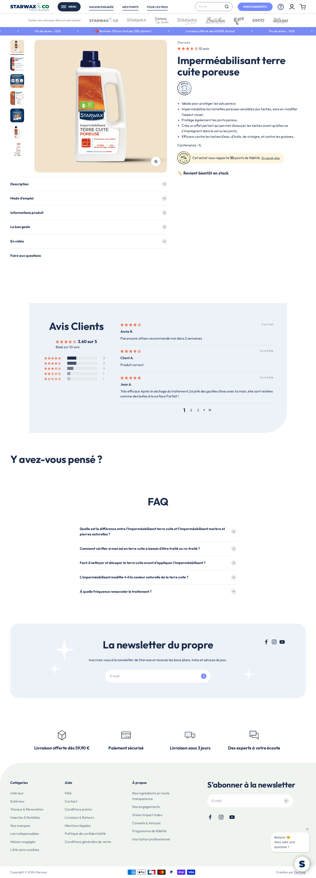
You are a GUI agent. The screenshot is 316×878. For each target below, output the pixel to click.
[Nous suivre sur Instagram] (274, 642)
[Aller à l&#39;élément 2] (17, 64)
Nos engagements (146, 806)
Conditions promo (78, 809)
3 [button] (198, 410)
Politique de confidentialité (85, 833)
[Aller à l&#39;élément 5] (17, 116)
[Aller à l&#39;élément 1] (17, 47)
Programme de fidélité (149, 831)
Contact (71, 801)
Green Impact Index (147, 815)
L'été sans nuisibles (24, 849)
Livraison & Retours (79, 817)
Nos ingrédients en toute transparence (150, 796)
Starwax (183, 42)
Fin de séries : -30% (34, 31)
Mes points (130, 7)
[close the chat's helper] (307, 829)
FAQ (68, 793)
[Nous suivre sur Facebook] (266, 642)
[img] (130, 325)
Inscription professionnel (151, 839)
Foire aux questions (25, 255)
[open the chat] (302, 864)
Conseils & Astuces (146, 823)
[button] (188, 49)
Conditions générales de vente (88, 842)
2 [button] (191, 410)
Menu (72, 6)
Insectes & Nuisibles (25, 817)
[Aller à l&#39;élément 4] (17, 98)
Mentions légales (78, 825)
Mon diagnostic (255, 6)
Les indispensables (24, 833)
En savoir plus (271, 158)
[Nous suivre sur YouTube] (282, 642)
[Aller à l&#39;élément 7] (17, 150)
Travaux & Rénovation (26, 809)
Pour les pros (157, 7)
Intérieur (17, 793)
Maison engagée (101, 7)
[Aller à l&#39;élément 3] (17, 81)
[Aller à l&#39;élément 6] (17, 133)
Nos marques (20, 825)
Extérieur (17, 801)
